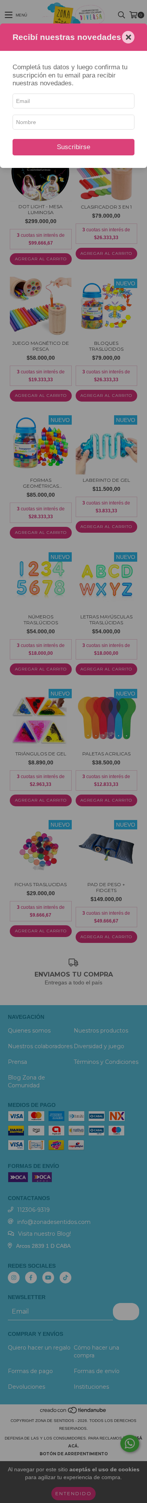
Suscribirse (73, 147)
